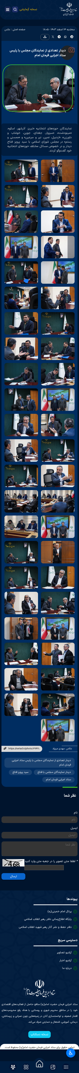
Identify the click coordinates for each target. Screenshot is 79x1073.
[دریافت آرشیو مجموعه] (44, 37)
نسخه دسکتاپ (39, 1034)
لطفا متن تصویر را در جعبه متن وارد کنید (51, 861)
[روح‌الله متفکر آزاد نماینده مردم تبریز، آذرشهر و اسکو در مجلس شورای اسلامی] (58, 171)
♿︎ (70, 1053)
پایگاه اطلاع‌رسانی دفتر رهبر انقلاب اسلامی (48, 919)
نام (76, 812)
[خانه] (39, 1064)
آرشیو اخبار (65, 960)
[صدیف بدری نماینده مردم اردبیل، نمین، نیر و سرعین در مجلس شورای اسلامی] (21, 679)
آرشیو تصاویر (64, 952)
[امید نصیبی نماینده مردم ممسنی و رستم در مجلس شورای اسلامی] (58, 552)
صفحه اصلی (18, 30)
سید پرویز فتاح (20, 772)
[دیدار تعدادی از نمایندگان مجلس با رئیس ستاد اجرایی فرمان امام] (21, 501)
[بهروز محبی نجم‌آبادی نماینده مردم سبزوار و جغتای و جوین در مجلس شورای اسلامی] (21, 425)
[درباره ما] (13, 1067)
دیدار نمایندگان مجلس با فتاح (54, 772)
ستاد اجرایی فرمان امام (58, 780)
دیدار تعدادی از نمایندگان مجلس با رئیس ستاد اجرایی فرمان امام (38, 53)
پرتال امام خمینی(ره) (60, 911)
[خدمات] (26, 1067)
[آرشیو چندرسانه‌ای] (53, 1067)
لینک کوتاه (5, 749)
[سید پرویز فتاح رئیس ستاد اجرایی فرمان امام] (21, 374)
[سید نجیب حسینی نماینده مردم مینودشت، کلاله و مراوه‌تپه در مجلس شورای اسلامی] (21, 323)
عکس (7, 30)
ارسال (13, 876)
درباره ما (67, 968)
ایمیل (74, 828)
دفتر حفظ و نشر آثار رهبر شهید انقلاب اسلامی (45, 927)
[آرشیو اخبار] (66, 1067)
